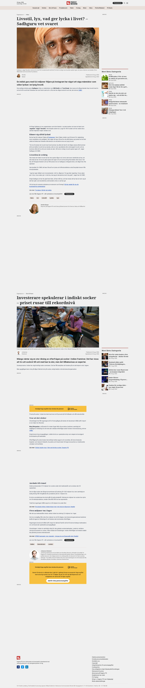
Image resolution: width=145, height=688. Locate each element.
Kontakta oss (96, 661)
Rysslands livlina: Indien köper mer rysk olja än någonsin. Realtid (55, 507)
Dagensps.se (20, 14)
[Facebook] (18, 666)
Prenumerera (117, 3)
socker (50, 544)
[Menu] (127, 3)
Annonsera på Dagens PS (99, 673)
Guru (31, 198)
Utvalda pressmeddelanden (100, 659)
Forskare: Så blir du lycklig (43, 190)
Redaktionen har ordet (98, 675)
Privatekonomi (63, 8)
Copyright (95, 663)
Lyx (58, 198)
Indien (32, 544)
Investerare (41, 544)
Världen (44, 8)
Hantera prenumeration (98, 657)
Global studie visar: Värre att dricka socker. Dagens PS (52, 447)
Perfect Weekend (99, 8)
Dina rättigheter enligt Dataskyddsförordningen (105, 669)
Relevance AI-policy (98, 671)
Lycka (51, 198)
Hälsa (90, 8)
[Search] (124, 3)
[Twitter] (22, 666)
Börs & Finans (53, 8)
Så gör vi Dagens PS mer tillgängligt (102, 679)
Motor (85, 8)
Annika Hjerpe (45, 204)
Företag (78, 8)
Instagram (52, 137)
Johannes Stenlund (46, 551)
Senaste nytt (36, 8)
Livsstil (44, 198)
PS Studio (109, 8)
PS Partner (95, 677)
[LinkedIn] (26, 666)
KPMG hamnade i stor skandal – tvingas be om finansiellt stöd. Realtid (56, 536)
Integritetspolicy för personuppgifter (102, 665)
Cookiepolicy (96, 667)
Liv (38, 198)
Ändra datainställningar (98, 681)
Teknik (71, 8)
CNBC (80, 90)
